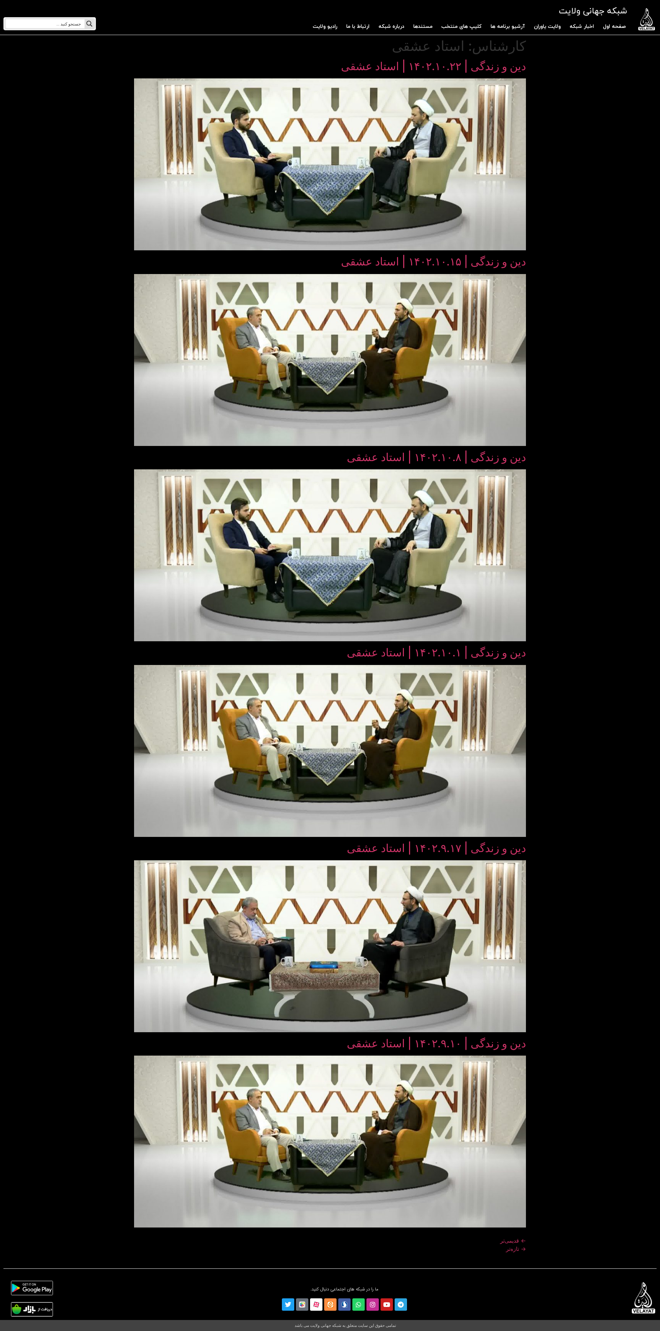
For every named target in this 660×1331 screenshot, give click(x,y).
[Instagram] (372, 1304)
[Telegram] (401, 1304)
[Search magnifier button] (89, 24)
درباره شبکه (391, 26)
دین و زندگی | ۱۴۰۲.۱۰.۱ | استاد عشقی (436, 652)
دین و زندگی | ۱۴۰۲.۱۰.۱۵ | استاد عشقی (433, 261)
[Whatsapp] (358, 1304)
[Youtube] (387, 1304)
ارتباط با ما (358, 26)
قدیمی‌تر (513, 1240)
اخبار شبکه (582, 26)
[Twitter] (288, 1304)
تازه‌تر (516, 1248)
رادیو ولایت (325, 26)
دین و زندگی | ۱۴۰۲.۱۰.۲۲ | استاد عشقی (433, 66)
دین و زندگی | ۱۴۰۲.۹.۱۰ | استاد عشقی (436, 1043)
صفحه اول (614, 26)
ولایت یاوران (547, 26)
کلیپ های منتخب (461, 26)
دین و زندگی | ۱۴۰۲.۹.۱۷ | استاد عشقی (436, 848)
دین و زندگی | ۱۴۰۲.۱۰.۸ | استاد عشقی (436, 457)
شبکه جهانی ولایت (593, 11)
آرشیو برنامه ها (508, 26)
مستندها (422, 26)
